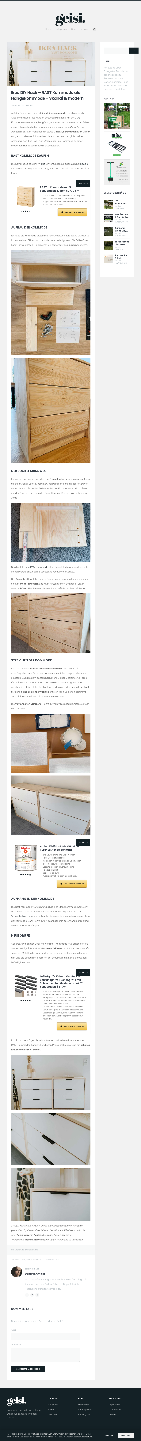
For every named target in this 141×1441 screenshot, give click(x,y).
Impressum (114, 1404)
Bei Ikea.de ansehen (74, 212)
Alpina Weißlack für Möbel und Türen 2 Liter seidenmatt (60, 848)
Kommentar (16, 1345)
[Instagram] (94, 29)
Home (48, 29)
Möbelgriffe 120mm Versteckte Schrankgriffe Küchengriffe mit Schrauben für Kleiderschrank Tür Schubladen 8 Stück (62, 982)
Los (134, 51)
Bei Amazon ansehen (74, 883)
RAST (79, 117)
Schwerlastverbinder (22, 916)
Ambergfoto (84, 1414)
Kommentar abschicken (28, 1369)
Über (73, 29)
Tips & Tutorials (17, 1250)
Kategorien (61, 29)
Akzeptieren (126, 1435)
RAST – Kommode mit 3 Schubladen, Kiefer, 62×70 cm (59, 189)
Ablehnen (109, 1435)
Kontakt (84, 29)
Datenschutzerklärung (82, 1437)
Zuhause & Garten (32, 1250)
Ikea (43, 163)
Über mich (53, 1414)
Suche (51, 1409)
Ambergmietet (85, 1409)
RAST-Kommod (38, 567)
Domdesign (83, 1404)
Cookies (112, 1414)
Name (13, 1330)
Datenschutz (115, 1409)
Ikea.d (83, 163)
